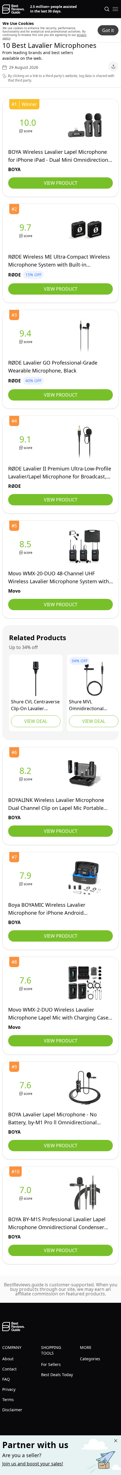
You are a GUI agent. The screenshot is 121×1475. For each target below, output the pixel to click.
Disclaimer (12, 1409)
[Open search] (107, 9)
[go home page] (13, 9)
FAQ (6, 1379)
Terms (8, 1399)
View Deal (35, 721)
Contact (9, 1369)
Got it (108, 30)
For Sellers (51, 1364)
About (8, 1358)
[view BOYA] (28, 125)
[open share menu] (113, 66)
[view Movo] (26, 547)
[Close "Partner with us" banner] (116, 1441)
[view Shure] (36, 678)
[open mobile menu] (115, 9)
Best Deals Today (57, 1374)
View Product (60, 183)
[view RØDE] (26, 230)
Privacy (8, 1389)
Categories (90, 1358)
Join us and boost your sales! (32, 1464)
